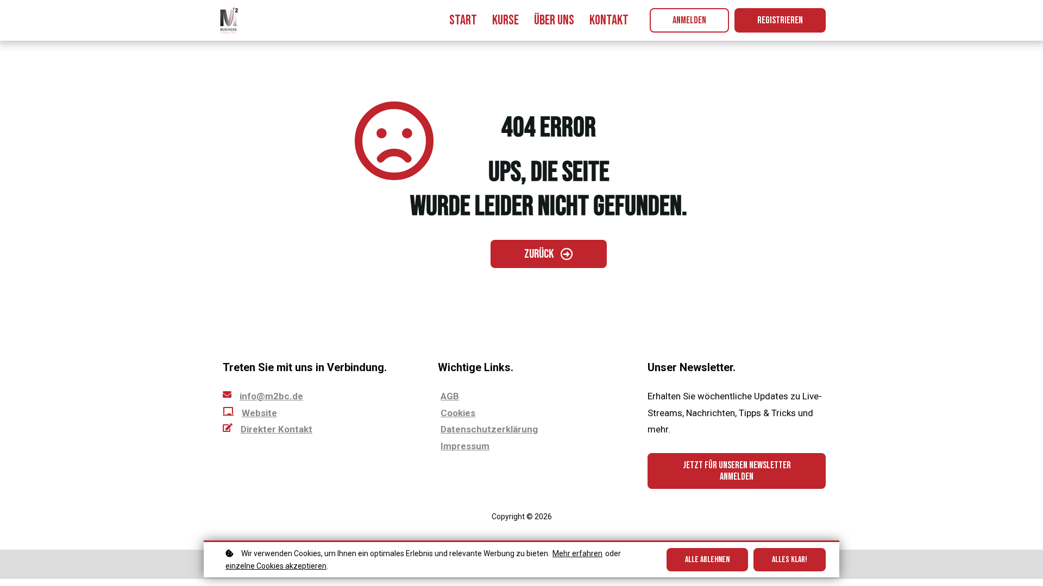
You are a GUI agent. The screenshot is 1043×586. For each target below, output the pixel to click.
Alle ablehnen (707, 560)
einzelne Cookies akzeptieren (275, 566)
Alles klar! (789, 560)
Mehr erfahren (577, 553)
